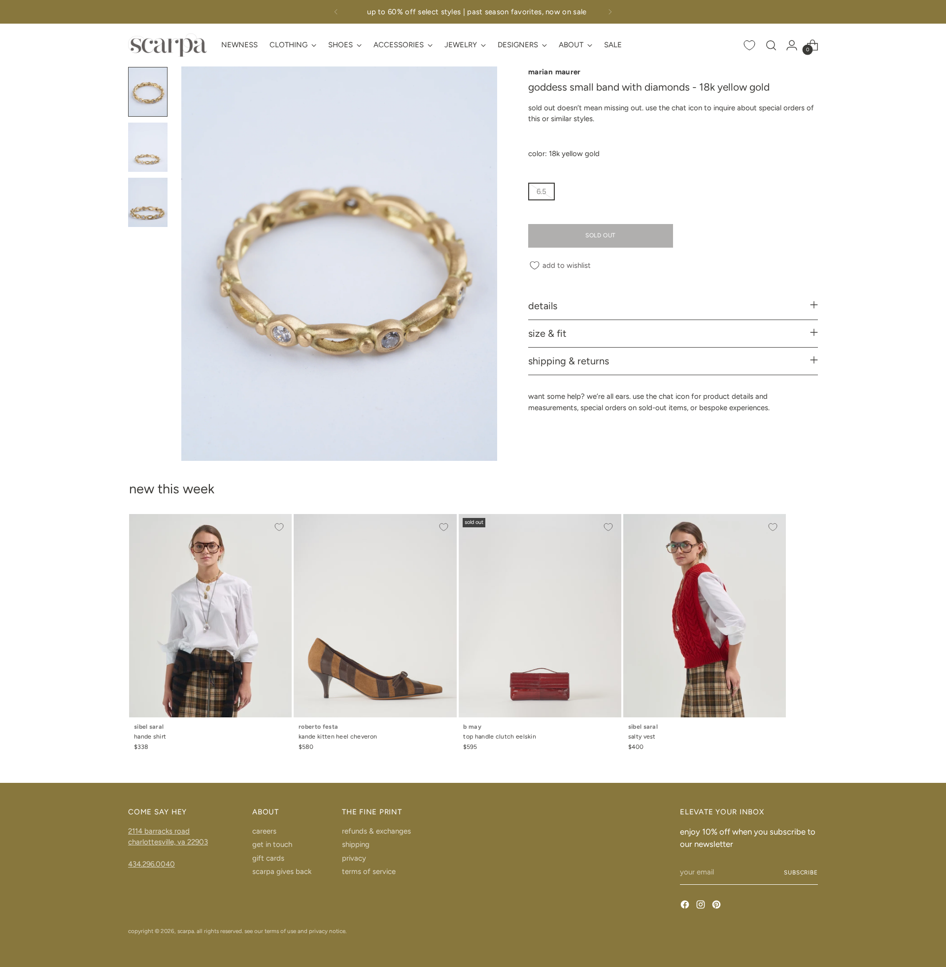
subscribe (801, 872)
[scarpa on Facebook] (686, 906)
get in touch (272, 844)
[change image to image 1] (148, 91)
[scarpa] (167, 45)
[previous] (336, 12)
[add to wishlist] (279, 527)
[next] (610, 12)
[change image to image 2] (148, 147)
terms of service (369, 871)
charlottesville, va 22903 (168, 842)
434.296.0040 (151, 864)
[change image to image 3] (148, 202)
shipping (356, 844)
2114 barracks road (159, 831)
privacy (354, 858)
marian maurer (554, 71)
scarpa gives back (281, 871)
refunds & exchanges (376, 831)
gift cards (268, 858)
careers (264, 831)
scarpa (185, 931)
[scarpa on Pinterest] (717, 906)
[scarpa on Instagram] (702, 906)
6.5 (541, 191)
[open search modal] (771, 45)
